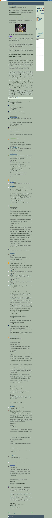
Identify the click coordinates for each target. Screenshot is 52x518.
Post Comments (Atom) (13, 513)
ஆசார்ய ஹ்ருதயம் (12, 3)
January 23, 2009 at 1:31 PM (13, 323)
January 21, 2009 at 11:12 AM (13, 125)
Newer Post (9, 512)
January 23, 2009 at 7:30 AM (13, 269)
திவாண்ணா (11, 461)
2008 (37, 36)
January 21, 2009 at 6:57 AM (13, 109)
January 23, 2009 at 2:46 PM (13, 351)
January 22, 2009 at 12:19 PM (13, 246)
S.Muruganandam (12, 284)
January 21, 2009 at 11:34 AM (13, 160)
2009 (37, 29)
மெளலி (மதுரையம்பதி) (12, 253)
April (38, 30)
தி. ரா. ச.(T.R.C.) (39, 19)
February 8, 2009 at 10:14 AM (13, 505)
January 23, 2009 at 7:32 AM (13, 279)
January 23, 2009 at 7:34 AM (13, 283)
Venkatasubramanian (12, 465)
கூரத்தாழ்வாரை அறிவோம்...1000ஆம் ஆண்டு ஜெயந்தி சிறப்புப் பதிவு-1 (17, 7)
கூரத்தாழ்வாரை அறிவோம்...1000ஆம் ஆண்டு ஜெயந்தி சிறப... (40, 35)
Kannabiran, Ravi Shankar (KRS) (13, 117)
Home (20, 512)
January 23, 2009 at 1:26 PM (13, 317)
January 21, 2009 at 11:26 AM (13, 146)
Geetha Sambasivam (40, 18)
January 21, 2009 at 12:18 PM (13, 170)
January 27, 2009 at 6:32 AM (13, 426)
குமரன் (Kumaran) (12, 182)
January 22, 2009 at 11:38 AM (13, 208)
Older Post (32, 512)
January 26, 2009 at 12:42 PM (13, 408)
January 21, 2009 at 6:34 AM (13, 103)
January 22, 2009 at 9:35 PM (13, 255)
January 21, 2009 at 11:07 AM (13, 116)
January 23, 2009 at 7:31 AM (13, 273)
